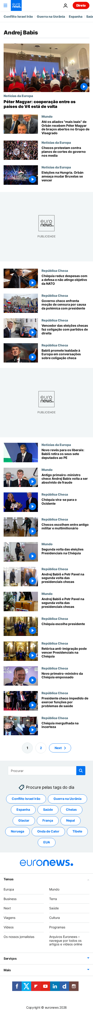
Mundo (47, 116)
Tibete (77, 831)
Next (58, 748)
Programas (57, 927)
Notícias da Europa (18, 95)
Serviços (10, 958)
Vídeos (9, 927)
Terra (53, 899)
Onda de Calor (48, 831)
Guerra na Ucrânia (51, 16)
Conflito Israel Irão (18, 16)
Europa (9, 889)
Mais (7, 970)
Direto (81, 5)
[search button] (80, 770)
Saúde (48, 809)
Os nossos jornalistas (19, 937)
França (47, 820)
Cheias (71, 809)
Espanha (75, 16)
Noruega (17, 831)
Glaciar (23, 820)
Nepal (70, 820)
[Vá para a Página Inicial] (16, 5)
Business (10, 899)
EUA (46, 842)
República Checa (55, 270)
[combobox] (46, 770)
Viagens (9, 918)
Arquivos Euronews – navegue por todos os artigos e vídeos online (65, 940)
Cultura (54, 918)
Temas (9, 879)
